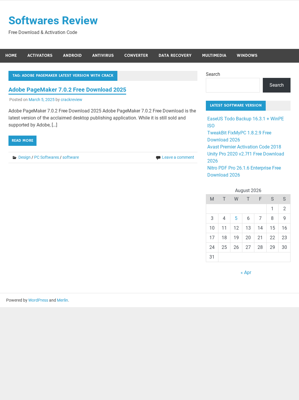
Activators (40, 55)
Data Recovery (175, 55)
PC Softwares (46, 157)
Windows (247, 55)
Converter (136, 55)
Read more (22, 140)
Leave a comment (178, 157)
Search (213, 74)
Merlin (62, 300)
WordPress (38, 300)
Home (11, 55)
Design (24, 157)
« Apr (246, 272)
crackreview (71, 99)
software (70, 157)
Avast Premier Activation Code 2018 (244, 147)
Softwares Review (53, 20)
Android (72, 55)
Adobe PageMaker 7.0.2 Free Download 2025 (67, 89)
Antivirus (103, 55)
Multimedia (214, 55)
